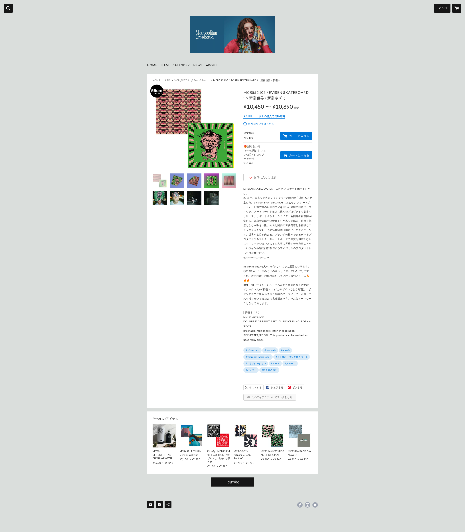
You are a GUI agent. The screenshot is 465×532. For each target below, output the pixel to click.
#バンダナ (251, 370)
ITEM (165, 65)
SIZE (167, 80)
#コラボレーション (256, 363)
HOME (152, 65)
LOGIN (442, 8)
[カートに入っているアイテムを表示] (456, 8)
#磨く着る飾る (269, 370)
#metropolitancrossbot (258, 356)
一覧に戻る (232, 482)
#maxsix (285, 350)
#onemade (270, 350)
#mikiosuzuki (252, 350)
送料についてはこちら (261, 123)
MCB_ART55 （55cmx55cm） (191, 80)
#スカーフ (290, 363)
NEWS (197, 65)
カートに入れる (299, 135)
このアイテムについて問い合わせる (272, 397)
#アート (275, 363)
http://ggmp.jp (315, 505)
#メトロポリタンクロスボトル (292, 356)
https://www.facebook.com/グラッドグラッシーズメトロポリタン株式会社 (300, 505)
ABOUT (211, 65)
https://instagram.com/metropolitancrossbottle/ (307, 505)
